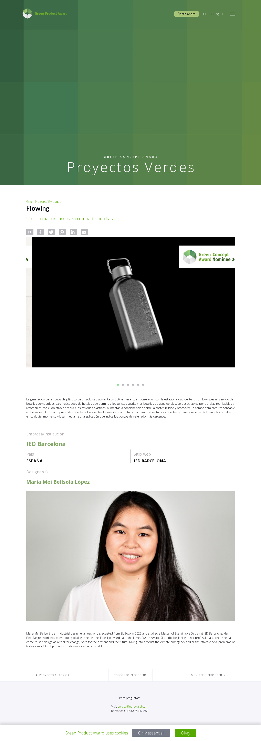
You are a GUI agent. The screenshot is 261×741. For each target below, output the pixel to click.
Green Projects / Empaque (43, 202)
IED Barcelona (150, 461)
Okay (185, 733)
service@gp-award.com (133, 706)
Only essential (151, 733)
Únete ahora (187, 14)
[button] (29, 232)
